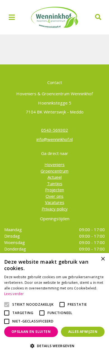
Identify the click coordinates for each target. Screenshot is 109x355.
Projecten (54, 189)
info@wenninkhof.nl (54, 139)
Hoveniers (54, 164)
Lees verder (14, 293)
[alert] (54, 304)
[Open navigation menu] (11, 17)
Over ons (54, 196)
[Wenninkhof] (54, 17)
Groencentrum (54, 171)
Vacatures (54, 202)
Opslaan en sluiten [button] (31, 331)
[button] (54, 346)
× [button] (103, 259)
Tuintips (54, 183)
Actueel (55, 177)
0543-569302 (54, 130)
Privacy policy (55, 209)
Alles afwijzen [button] (83, 331)
